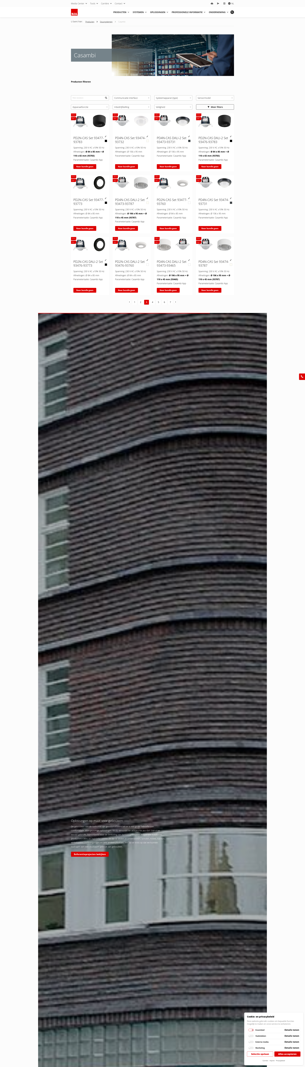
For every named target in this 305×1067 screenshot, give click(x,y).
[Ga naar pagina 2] (129, 302)
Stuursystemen (106, 22)
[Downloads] (212, 3)
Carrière (265, 1061)
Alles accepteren (287, 1054)
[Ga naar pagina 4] (175, 302)
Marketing (260, 1048)
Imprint (272, 1061)
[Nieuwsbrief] (218, 3)
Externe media (262, 1042)
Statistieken (260, 1036)
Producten (89, 22)
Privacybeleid (280, 1061)
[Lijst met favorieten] (224, 3)
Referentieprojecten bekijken (90, 854)
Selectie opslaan (260, 1054)
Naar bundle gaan (84, 166)
